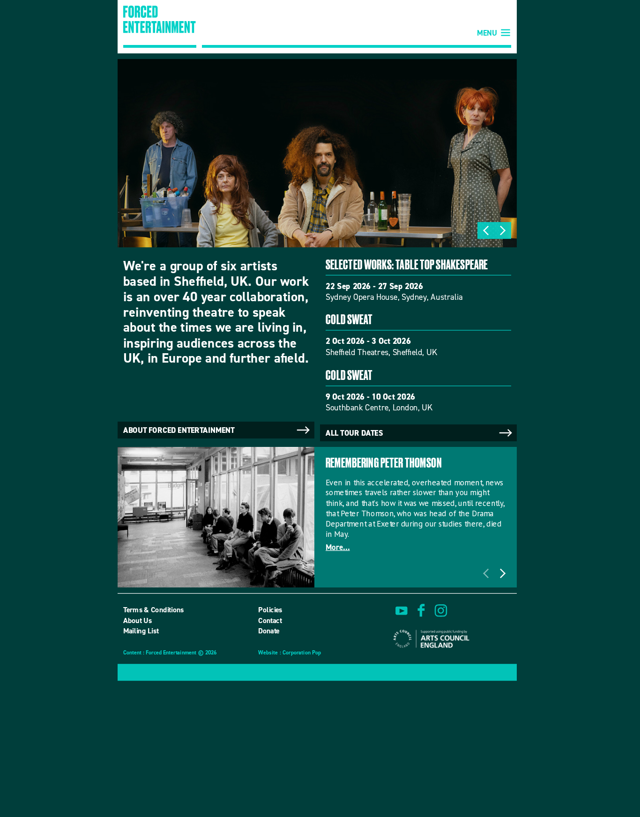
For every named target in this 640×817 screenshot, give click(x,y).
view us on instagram (440, 610)
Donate (269, 630)
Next (502, 230)
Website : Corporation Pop (289, 653)
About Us (137, 620)
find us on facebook (421, 610)
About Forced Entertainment (179, 430)
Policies (270, 610)
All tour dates (354, 433)
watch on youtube (401, 610)
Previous (485, 230)
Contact (270, 620)
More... (338, 547)
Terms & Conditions (153, 610)
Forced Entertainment (159, 27)
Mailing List (141, 630)
